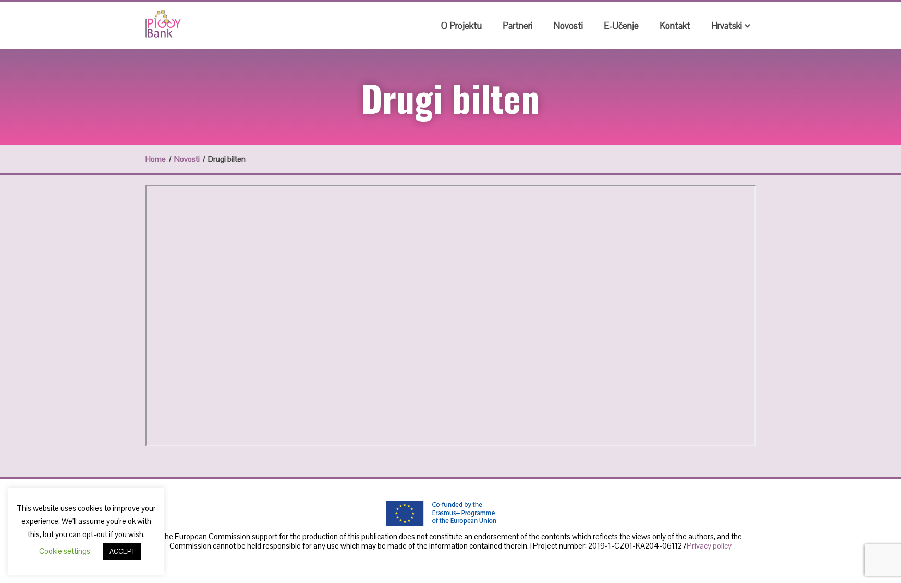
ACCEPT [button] (122, 551)
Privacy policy (709, 546)
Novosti (568, 25)
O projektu (461, 25)
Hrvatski (726, 25)
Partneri (517, 25)
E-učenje (621, 25)
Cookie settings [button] (64, 551)
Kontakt (675, 25)
